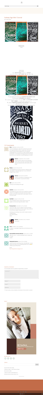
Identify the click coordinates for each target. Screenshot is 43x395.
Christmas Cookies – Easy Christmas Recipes (12, 369)
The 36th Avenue (8, 19)
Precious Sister (13, 206)
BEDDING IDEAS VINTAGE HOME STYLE (11, 374)
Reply (36, 148)
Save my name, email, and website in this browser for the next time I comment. (19, 290)
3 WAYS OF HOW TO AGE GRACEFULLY (11, 372)
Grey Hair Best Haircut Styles (9, 367)
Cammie (11, 189)
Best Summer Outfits (7, 370)
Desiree (16, 158)
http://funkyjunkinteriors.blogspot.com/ (16, 248)
